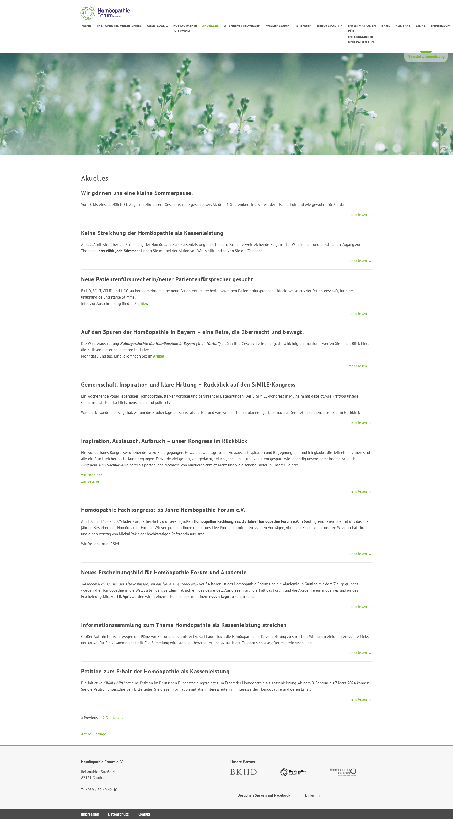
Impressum (440, 26)
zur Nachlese (92, 474)
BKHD (385, 26)
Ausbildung (157, 26)
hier (144, 303)
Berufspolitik (330, 26)
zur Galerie (90, 481)
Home (86, 26)
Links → (313, 795)
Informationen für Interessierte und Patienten (362, 34)
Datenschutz (118, 814)
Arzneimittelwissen (242, 26)
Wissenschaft (278, 26)
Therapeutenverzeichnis (118, 26)
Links (421, 26)
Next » (118, 717)
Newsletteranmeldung (426, 56)
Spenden (304, 26)
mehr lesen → (360, 214)
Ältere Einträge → (96, 734)
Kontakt (403, 26)
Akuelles (210, 26)
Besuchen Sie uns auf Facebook (262, 795)
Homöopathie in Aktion (185, 29)
